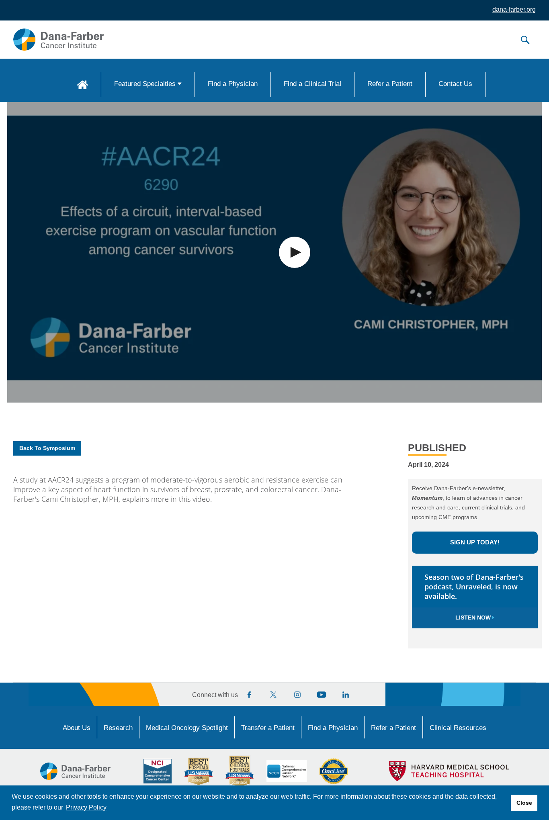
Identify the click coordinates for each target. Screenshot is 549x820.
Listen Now (473, 617)
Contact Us (455, 84)
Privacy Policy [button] (86, 807)
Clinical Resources (458, 728)
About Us (76, 728)
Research (118, 728)
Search (525, 39)
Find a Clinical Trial (312, 84)
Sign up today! (475, 542)
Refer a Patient (389, 84)
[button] (295, 252)
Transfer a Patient (268, 728)
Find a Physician (233, 84)
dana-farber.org (514, 9)
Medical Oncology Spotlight (187, 728)
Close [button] (524, 803)
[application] (274, 252)
